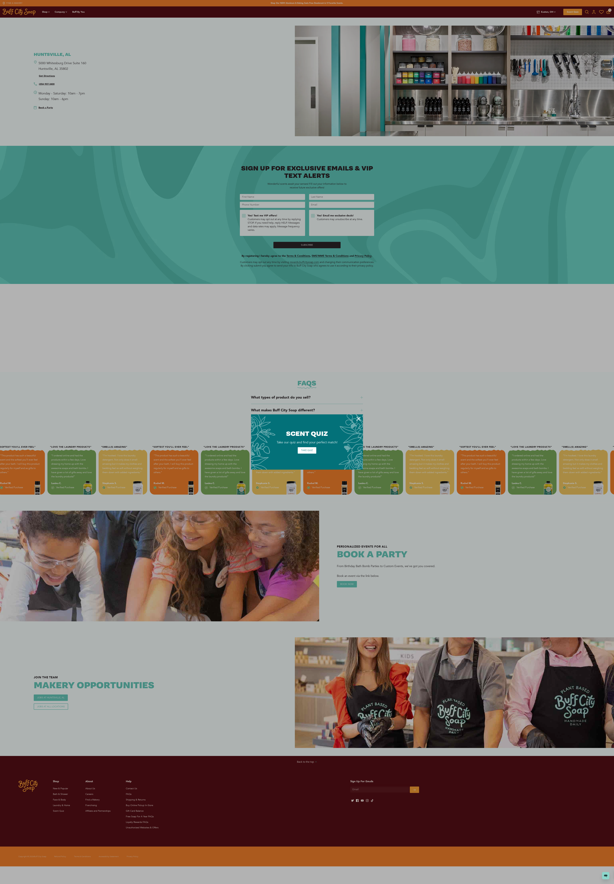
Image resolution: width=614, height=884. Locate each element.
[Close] (358, 418)
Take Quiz (307, 450)
